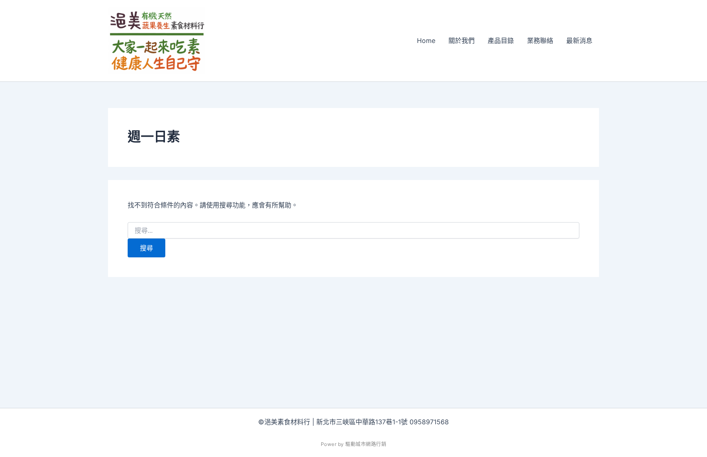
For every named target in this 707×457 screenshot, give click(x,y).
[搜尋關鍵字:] (353, 230)
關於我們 (461, 40)
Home (426, 40)
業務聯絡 (540, 40)
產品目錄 (501, 40)
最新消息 (579, 40)
